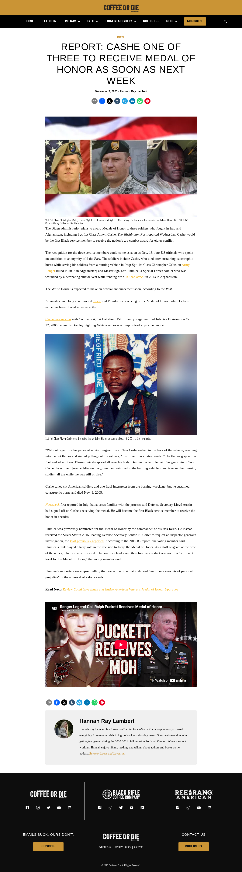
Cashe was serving (58, 319)
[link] (121, 8)
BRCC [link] (170, 21)
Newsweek (52, 504)
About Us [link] (105, 846)
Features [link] (49, 21)
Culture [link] (149, 21)
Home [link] (29, 21)
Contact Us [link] (193, 846)
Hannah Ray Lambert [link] (133, 91)
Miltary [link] (71, 21)
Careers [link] (138, 846)
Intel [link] (91, 21)
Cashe (97, 301)
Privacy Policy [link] (122, 846)
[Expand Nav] (77, 21)
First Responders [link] (119, 21)
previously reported (87, 541)
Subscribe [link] (195, 21)
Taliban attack (134, 277)
